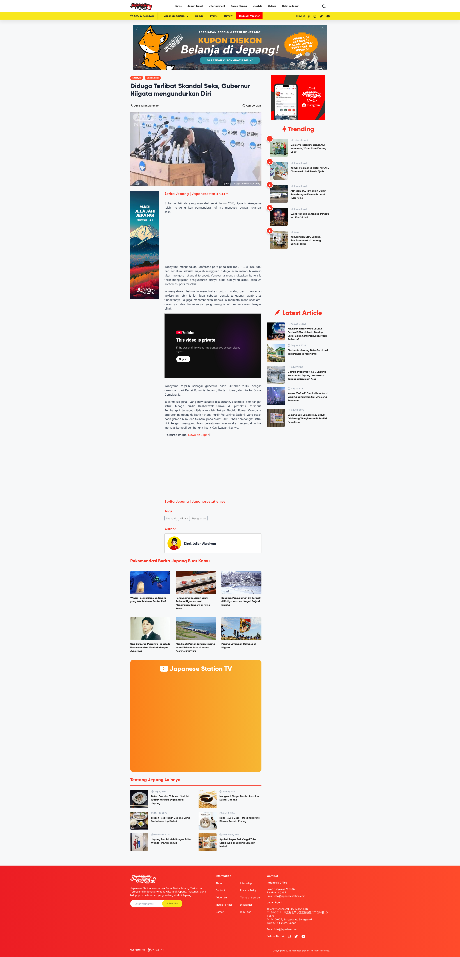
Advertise (221, 897)
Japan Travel (195, 6)
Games (199, 16)
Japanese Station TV (176, 16)
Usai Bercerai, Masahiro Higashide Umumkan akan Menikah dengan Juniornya (150, 647)
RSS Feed (245, 911)
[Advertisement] (212, 466)
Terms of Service (250, 897)
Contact (220, 890)
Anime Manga (239, 6)
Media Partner (224, 904)
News (178, 6)
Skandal (171, 518)
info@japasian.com (285, 929)
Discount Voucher (249, 16)
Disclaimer (246, 904)
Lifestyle (257, 6)
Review (228, 16)
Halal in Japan (290, 6)
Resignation (199, 518)
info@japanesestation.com (289, 896)
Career (220, 911)
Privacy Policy (248, 890)
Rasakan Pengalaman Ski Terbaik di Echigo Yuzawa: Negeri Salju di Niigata (241, 601)
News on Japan (198, 435)
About (219, 883)
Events (214, 16)
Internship (246, 883)
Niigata (184, 518)
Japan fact (153, 78)
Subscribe (172, 903)
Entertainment (217, 6)
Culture (272, 6)
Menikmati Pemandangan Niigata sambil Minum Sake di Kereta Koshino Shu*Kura (195, 647)
